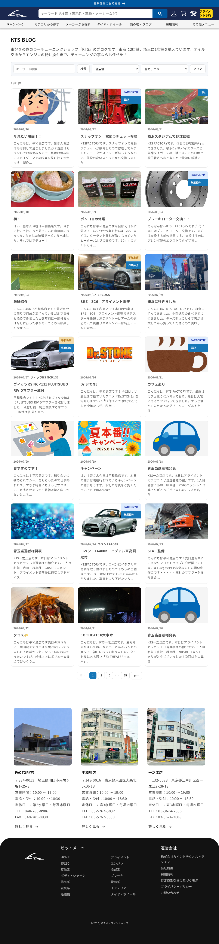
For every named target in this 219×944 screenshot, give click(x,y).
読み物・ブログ (141, 24)
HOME (65, 857)
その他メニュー (203, 24)
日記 (126, 99)
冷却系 (115, 869)
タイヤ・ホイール (109, 24)
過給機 (65, 894)
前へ (82, 675)
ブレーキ (117, 875)
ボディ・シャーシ (73, 875)
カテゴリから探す (46, 24)
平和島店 (133, 257)
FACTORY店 (131, 92)
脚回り (65, 863)
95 (125, 675)
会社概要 (167, 868)
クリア (197, 68)
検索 (83, 68)
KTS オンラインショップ (114, 923)
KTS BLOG (23, 39)
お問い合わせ (170, 892)
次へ (136, 675)
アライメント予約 (205, 13)
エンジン (117, 863)
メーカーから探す (78, 24)
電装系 (115, 882)
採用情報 (172, 24)
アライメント (120, 857)
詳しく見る (24, 826)
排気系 (65, 882)
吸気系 (65, 888)
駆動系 (65, 869)
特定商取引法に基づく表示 (179, 880)
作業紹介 (196, 182)
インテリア (118, 888)
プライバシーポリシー (176, 886)
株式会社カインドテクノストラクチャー (182, 859)
